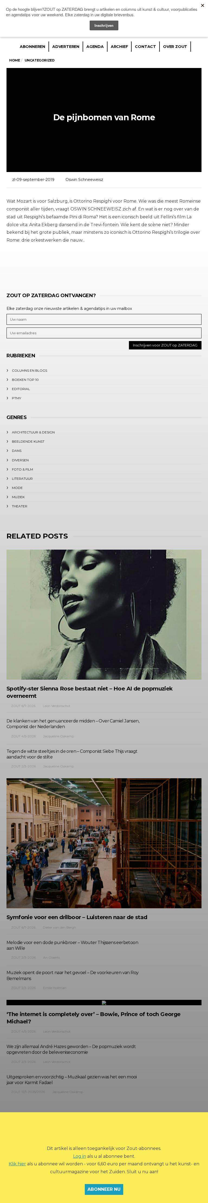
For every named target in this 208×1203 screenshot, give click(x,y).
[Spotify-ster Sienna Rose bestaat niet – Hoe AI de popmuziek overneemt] (104, 615)
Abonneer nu (104, 1189)
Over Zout (175, 46)
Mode (17, 488)
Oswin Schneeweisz (84, 179)
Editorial (21, 389)
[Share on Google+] (103, 265)
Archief (119, 46)
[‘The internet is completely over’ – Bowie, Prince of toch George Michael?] (104, 1002)
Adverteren (65, 46)
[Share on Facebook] (73, 265)
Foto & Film (22, 469)
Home (14, 60)
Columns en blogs (29, 370)
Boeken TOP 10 (25, 380)
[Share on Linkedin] (133, 265)
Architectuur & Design (33, 432)
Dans (16, 451)
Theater (19, 506)
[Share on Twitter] (88, 265)
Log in (79, 1156)
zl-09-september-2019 (33, 179)
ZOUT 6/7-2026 (23, 706)
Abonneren (32, 46)
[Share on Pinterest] (118, 265)
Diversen (20, 460)
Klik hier (17, 1163)
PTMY (16, 398)
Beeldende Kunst (28, 441)
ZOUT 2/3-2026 (23, 766)
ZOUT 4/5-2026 (23, 736)
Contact (145, 46)
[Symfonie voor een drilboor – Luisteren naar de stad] (104, 843)
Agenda (95, 46)
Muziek (18, 497)
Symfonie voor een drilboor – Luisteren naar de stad (76, 917)
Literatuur (22, 478)
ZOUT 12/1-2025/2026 (28, 1092)
